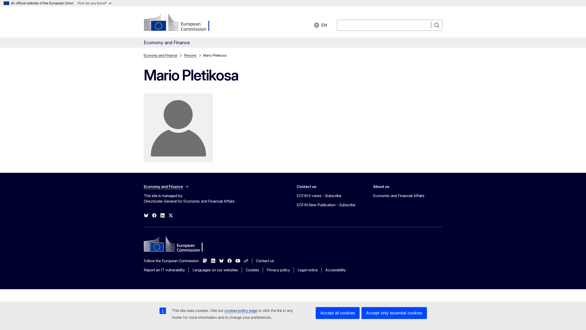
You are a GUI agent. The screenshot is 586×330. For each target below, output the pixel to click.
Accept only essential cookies (394, 313)
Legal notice (308, 270)
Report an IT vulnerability (164, 270)
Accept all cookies (337, 313)
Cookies (252, 270)
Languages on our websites (215, 270)
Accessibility (335, 270)
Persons (190, 55)
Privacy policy (278, 270)
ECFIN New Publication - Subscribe (326, 205)
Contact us (265, 260)
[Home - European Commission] (181, 23)
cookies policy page (240, 310)
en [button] (324, 25)
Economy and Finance (160, 55)
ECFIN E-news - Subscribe (319, 195)
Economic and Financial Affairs (398, 195)
